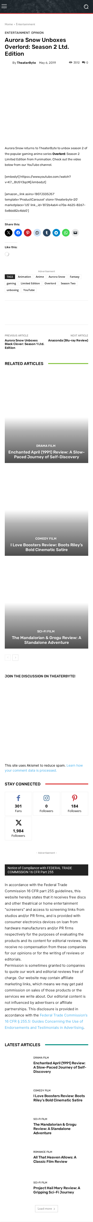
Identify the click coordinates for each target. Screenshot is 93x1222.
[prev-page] (8, 658)
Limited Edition (30, 283)
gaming (11, 283)
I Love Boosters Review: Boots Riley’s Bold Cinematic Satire (46, 547)
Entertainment (25, 24)
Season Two (68, 283)
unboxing (13, 290)
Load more (45, 1209)
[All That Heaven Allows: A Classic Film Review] (17, 1157)
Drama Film (46, 445)
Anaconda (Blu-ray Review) (68, 340)
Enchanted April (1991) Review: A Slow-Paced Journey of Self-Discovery (46, 454)
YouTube (29, 290)
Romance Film (42, 1152)
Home (9, 24)
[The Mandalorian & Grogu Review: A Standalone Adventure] (46, 603)
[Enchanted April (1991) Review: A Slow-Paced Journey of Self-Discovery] (46, 417)
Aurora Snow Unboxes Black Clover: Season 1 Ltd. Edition (24, 344)
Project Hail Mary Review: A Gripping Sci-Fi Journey (56, 1190)
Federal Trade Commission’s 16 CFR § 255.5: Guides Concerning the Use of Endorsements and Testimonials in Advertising (46, 1021)
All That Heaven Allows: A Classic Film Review (54, 1159)
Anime (40, 276)
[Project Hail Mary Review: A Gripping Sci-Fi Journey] (17, 1187)
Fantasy (74, 276)
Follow (46, 795)
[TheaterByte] (8, 62)
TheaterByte (26, 62)
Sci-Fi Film (46, 631)
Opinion (37, 32)
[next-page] (15, 658)
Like (18, 795)
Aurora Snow (57, 276)
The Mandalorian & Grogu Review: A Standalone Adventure (46, 640)
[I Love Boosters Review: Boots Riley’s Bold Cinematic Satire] (46, 510)
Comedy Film (46, 538)
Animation (24, 276)
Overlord (50, 283)
